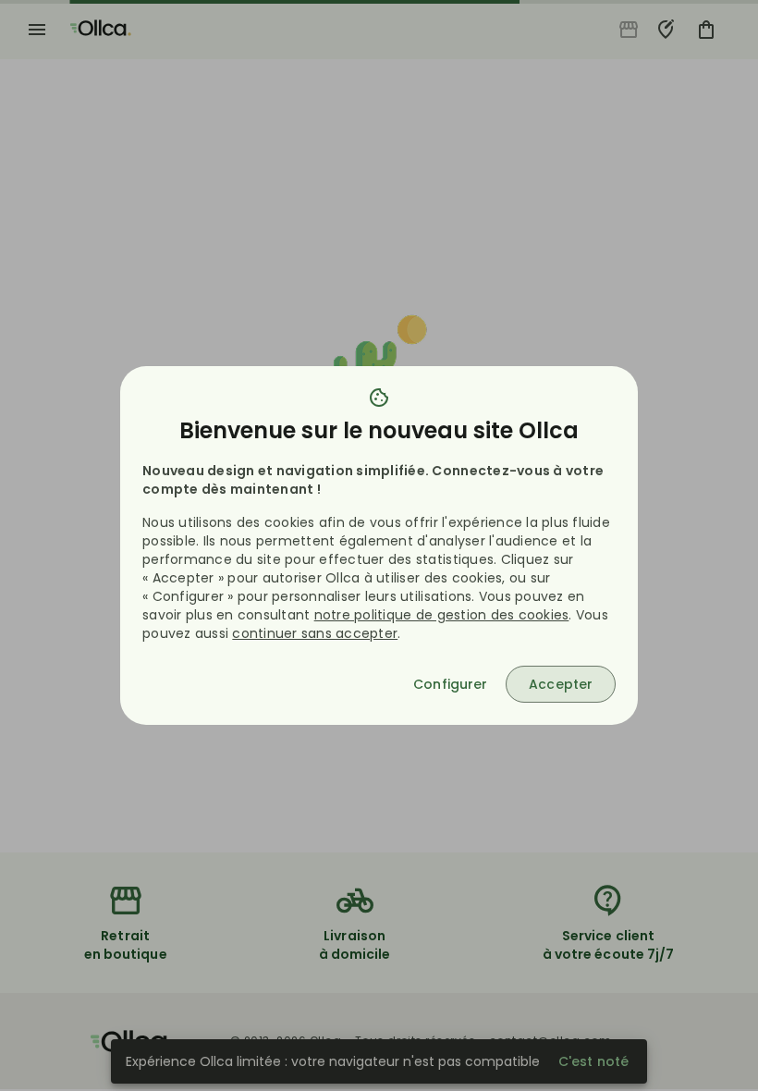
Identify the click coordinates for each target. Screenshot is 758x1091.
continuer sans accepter (314, 633)
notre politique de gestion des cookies (441, 615)
